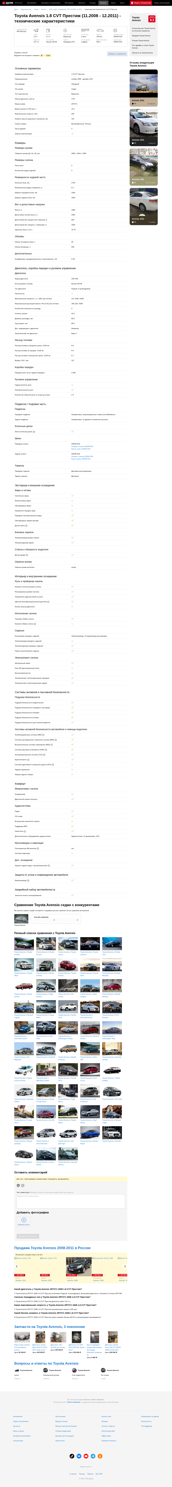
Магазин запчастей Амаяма (66, 1426)
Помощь (82, 1474)
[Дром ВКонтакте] (79, 1456)
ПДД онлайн (106, 1436)
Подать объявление (20, 1421)
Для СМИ (99, 1474)
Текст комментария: (45, 1192)
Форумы (105, 1421)
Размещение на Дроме (150, 1416)
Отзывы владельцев (63, 1431)
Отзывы (93, 3)
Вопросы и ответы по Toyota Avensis (46, 1363)
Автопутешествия (108, 1431)
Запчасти (81, 3)
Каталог (103, 3)
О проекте (73, 1474)
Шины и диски (18, 1431)
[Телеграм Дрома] (93, 1456)
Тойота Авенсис (74, 1402)
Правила (90, 1474)
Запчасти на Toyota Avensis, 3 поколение (49, 1327)
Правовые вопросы (109, 1441)
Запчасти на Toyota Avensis (142, 53)
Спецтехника (18, 1441)
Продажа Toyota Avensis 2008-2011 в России (52, 1248)
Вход (162, 3)
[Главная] (7, 3)
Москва (19, 3)
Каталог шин (106, 1416)
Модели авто (85, 1467)
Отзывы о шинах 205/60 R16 (82, 446)
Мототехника (60, 1416)
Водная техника (61, 1421)
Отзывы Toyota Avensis (140, 40)
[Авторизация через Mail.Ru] (22, 1185)
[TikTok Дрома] (72, 1456)
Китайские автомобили (22, 1436)
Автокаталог (60, 1441)
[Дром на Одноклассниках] (100, 1456)
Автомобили (31, 3)
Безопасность (146, 1421)
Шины (113, 3)
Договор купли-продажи (64, 1436)
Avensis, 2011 (138, 100)
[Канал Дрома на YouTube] (86, 1456)
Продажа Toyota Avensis (141, 36)
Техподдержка (146, 1426)
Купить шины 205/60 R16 (80, 449)
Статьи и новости (108, 1426)
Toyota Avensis (136, 19)
